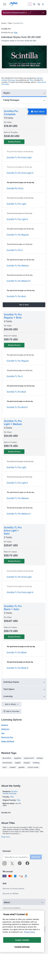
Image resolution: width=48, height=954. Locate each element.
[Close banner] (43, 12)
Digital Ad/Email (7, 741)
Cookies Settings (22, 946)
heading (36, 763)
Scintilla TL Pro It (15, 250)
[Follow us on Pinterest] (21, 863)
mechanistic (7, 763)
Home (3, 23)
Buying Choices (14, 141)
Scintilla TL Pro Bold (16, 296)
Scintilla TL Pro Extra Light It (20, 172)
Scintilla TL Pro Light (16, 203)
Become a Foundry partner (13, 888)
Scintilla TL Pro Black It (17, 667)
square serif (29, 758)
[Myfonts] (13, 5)
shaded (12, 767)
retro (5, 767)
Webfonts (5, 729)
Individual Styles (11, 681)
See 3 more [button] (24, 304)
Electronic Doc (7, 737)
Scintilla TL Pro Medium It (19, 280)
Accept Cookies (22, 940)
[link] (38, 4)
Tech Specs (8, 689)
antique (40, 758)
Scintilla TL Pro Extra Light (19, 157)
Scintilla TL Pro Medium (18, 265)
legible (18, 763)
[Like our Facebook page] (28, 863)
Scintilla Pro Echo (15, 188)
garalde (22, 767)
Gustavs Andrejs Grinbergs (10, 792)
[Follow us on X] (13, 863)
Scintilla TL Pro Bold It (17, 407)
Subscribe (36, 857)
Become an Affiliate (11, 893)
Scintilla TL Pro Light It (17, 219)
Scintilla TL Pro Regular (18, 234)
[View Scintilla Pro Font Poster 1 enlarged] (24, 57)
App (2, 733)
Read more (5, 837)
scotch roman (33, 767)
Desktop (4, 725)
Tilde (10, 23)
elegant (27, 763)
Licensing (8, 696)
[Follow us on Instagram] (5, 863)
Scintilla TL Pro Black (17, 652)
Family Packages (11, 100)
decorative (7, 758)
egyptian (17, 758)
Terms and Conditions (11, 908)
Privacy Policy (29, 932)
